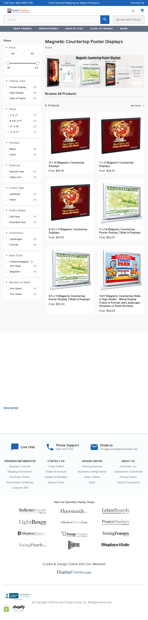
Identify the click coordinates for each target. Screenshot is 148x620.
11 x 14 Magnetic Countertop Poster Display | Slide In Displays (120, 231)
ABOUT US (128, 461)
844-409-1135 (24, 2)
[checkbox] (23, 87)
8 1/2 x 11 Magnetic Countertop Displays (68, 231)
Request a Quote (19, 466)
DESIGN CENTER (92, 461)
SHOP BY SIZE (74, 28)
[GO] (104, 19)
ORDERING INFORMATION (20, 461)
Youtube (142, 605)
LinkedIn (142, 599)
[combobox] (56, 19)
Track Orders (56, 466)
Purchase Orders (20, 477)
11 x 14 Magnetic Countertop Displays (66, 164)
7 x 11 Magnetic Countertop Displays (116, 164)
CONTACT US (55, 461)
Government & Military (19, 482)
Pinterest (134, 599)
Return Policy (56, 482)
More (124, 28)
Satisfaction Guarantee (128, 471)
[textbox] (13, 53)
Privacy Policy (128, 477)
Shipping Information (19, 471)
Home (48, 47)
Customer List (128, 466)
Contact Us (137, 2)
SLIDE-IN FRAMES (101, 28)
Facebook (118, 599)
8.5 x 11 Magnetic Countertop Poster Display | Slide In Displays (69, 298)
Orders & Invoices (56, 471)
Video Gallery (92, 477)
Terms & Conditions (128, 482)
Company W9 (20, 487)
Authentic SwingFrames (92, 471)
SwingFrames (48, 28)
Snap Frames (23, 28)
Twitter (126, 599)
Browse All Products (129, 19)
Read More (11, 408)
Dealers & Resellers (56, 477)
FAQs (92, 482)
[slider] (8, 63)
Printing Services (92, 466)
